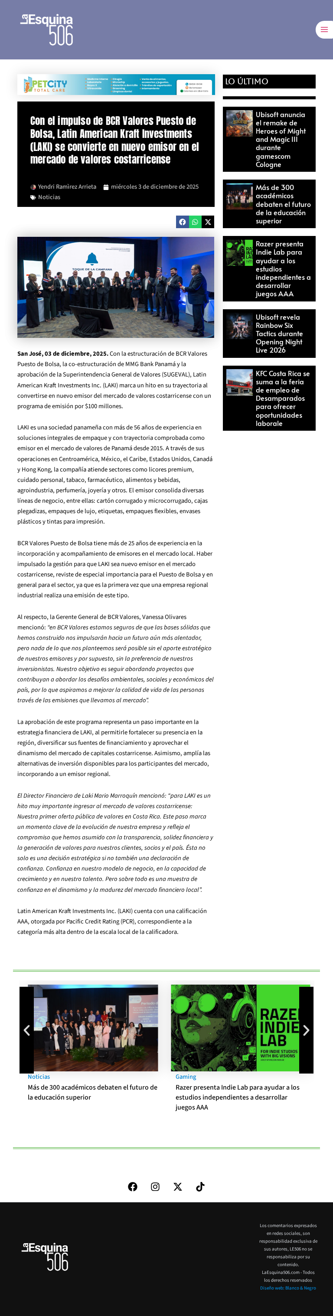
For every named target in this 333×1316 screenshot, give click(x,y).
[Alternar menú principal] (324, 29)
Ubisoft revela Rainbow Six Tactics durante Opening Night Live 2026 (279, 333)
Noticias (49, 197)
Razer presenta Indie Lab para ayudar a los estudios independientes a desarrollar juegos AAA (238, 1097)
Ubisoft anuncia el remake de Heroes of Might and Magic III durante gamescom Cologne (281, 139)
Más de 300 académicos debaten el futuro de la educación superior (283, 203)
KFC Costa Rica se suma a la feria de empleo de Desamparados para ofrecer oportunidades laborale (283, 398)
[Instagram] (155, 1187)
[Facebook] (132, 1187)
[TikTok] (200, 1187)
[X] (178, 1187)
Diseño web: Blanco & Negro (288, 1288)
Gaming (186, 1076)
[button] (182, 222)
